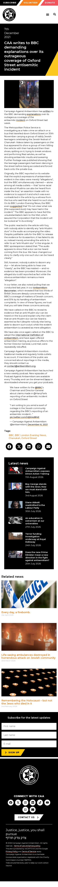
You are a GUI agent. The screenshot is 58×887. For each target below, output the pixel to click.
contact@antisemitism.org (21, 366)
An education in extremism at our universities (34, 521)
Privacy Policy (12, 851)
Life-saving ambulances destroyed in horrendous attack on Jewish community (28, 656)
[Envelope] (33, 810)
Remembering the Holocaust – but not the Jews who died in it (26, 702)
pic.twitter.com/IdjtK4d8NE (24, 417)
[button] (47, 14)
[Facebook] (11, 803)
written (47, 111)
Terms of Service (29, 851)
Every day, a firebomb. (15, 612)
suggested (16, 206)
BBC (11, 435)
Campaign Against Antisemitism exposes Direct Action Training (37, 471)
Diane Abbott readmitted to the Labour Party (35, 505)
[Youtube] (47, 803)
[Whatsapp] (25, 810)
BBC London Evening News (30, 435)
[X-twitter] (18, 803)
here (47, 379)
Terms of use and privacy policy (27, 846)
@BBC (38, 387)
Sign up (13, 752)
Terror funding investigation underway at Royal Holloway (35, 537)
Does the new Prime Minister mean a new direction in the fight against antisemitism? (37, 556)
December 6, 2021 (38, 424)
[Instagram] (25, 803)
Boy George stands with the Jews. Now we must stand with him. (36, 488)
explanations (34, 114)
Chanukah (14, 438)
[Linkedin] (33, 803)
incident (20, 120)
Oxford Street (29, 438)
